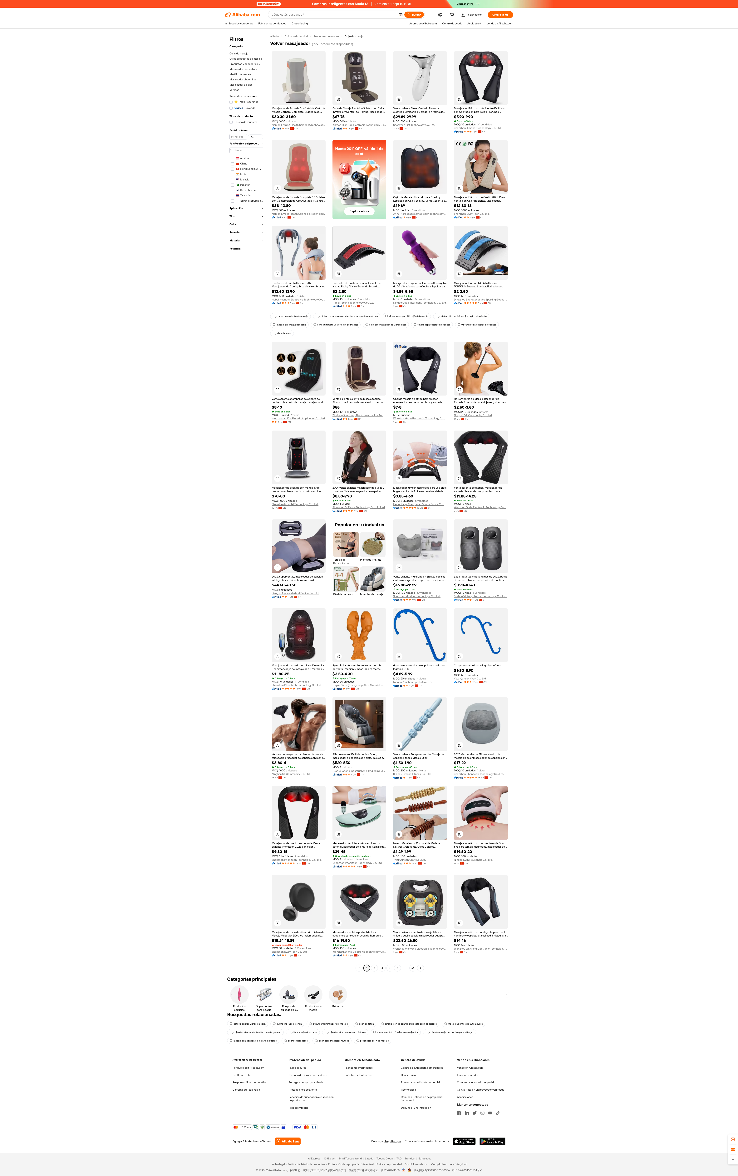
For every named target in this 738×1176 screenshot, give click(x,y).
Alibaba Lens (251, 1141)
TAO (398, 1158)
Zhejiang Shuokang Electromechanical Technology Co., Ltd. (359, 415)
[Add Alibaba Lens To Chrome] (288, 1141)
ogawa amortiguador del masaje (330, 1023)
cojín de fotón (366, 1023)
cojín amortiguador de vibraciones (387, 324)
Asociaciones (465, 1096)
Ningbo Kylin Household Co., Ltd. (473, 859)
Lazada (369, 1158)
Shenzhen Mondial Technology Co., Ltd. (295, 504)
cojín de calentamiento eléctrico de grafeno (257, 1032)
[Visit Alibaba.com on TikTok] (497, 1113)
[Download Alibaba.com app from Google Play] (492, 1141)
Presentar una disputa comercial (420, 1082)
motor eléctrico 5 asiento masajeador (397, 1032)
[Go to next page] (420, 968)
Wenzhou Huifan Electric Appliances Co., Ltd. (298, 418)
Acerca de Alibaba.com (247, 1059)
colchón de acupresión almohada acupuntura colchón (348, 316)
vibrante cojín (284, 333)
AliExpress (314, 1158)
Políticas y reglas (298, 1107)
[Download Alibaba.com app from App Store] (464, 1141)
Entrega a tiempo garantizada (306, 1082)
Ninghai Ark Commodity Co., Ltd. (473, 415)
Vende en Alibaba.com (470, 1067)
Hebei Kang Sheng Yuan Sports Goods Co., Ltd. (420, 504)
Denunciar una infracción (416, 1107)
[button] (400, 14)
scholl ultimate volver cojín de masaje (337, 324)
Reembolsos (408, 1089)
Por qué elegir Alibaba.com (248, 1067)
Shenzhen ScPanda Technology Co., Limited (358, 507)
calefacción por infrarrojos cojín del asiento (463, 316)
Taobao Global (384, 1158)
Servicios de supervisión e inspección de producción (311, 1098)
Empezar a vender (467, 1075)
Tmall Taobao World (350, 1158)
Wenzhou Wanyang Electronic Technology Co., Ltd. (420, 948)
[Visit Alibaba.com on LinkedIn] (467, 1113)
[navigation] (246, 502)
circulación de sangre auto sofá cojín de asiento (411, 1023)
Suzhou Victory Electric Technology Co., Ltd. (480, 596)
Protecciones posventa (303, 1089)
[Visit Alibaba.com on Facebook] (459, 1113)
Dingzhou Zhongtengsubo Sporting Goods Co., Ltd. (481, 299)
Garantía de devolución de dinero (308, 1075)
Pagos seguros (297, 1067)
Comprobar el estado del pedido (476, 1082)
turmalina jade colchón (289, 1023)
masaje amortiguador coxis (291, 324)
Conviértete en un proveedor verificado (480, 1089)
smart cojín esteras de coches (433, 324)
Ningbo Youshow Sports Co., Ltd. (412, 682)
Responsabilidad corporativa (249, 1082)
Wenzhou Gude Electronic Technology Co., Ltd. (420, 418)
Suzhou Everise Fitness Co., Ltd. (412, 773)
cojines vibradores (298, 1040)
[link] (733, 1139)
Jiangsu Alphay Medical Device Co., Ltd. (295, 593)
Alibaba (274, 36)
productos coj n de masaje (374, 1040)
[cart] (452, 15)
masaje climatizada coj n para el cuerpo (255, 1040)
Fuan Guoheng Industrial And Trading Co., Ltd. (359, 770)
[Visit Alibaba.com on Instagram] (482, 1113)
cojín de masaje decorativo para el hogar (451, 1032)
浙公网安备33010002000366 (432, 1170)
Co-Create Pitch (242, 1075)
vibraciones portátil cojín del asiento (408, 316)
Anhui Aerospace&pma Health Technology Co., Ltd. (420, 213)
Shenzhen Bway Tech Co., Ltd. (472, 213)
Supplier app (393, 1141)
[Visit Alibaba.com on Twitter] (474, 1113)
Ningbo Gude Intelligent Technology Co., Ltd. (419, 302)
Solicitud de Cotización (358, 1075)
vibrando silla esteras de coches (478, 324)
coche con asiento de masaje (292, 316)
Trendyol (410, 1158)
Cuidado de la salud (296, 36)
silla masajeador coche (304, 1032)
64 (412, 968)
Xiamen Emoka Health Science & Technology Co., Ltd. (299, 213)
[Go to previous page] (359, 968)
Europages (424, 1158)
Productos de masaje (326, 36)
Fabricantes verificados (359, 1067)
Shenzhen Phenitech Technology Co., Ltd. (297, 685)
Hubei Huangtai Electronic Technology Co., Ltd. (299, 299)
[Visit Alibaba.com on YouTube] (490, 1113)
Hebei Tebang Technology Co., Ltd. (353, 302)
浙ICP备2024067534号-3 (467, 1170)
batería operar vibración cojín (250, 1023)
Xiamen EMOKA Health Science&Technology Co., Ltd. (299, 124)
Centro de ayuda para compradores (422, 1067)
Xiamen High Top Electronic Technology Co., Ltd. (359, 124)
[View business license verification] (404, 1170)
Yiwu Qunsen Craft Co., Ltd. (470, 678)
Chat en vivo (408, 1075)
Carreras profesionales (246, 1089)
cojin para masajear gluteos (334, 1040)
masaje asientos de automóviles (465, 1023)
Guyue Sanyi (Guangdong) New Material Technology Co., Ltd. (359, 685)
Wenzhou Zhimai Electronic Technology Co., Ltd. (359, 951)
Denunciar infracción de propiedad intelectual (421, 1098)
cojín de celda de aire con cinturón (347, 1032)
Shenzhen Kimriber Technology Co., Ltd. (477, 127)
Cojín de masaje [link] (354, 36)
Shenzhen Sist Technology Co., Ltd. (414, 124)
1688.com (329, 1158)
